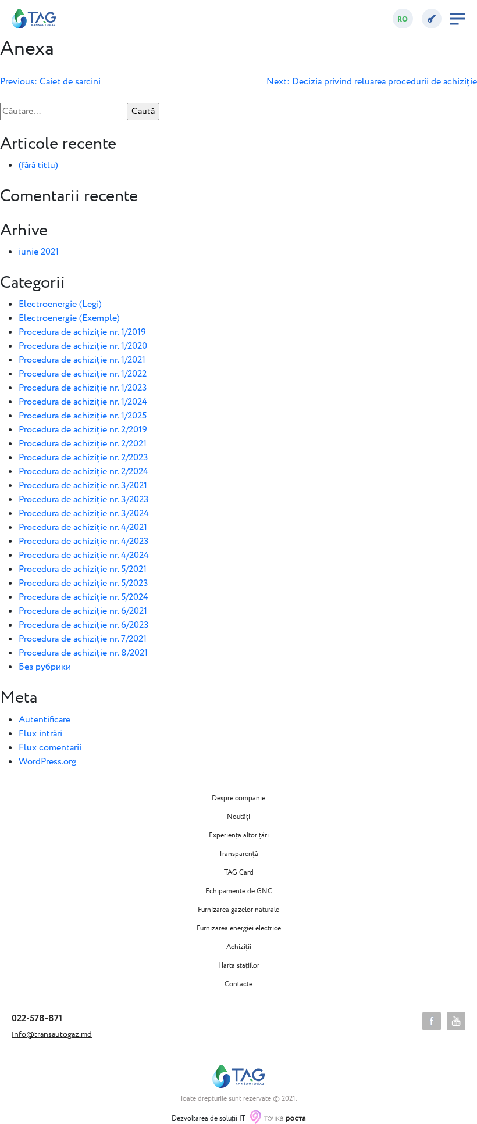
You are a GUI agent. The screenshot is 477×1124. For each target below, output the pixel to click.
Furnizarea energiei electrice (239, 928)
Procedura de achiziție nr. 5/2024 (83, 597)
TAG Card (239, 872)
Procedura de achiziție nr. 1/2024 (83, 402)
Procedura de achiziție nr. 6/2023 (84, 625)
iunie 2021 (39, 252)
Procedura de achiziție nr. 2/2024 (83, 471)
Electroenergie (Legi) (60, 304)
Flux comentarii (50, 747)
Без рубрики (45, 667)
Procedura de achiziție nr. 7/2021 (83, 639)
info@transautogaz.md (52, 1034)
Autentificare (44, 719)
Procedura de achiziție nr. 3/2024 (84, 513)
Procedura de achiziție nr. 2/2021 (83, 443)
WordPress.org (47, 761)
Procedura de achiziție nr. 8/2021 (83, 653)
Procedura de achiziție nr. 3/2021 (83, 485)
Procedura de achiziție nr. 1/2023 (83, 388)
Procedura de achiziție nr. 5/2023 (83, 583)
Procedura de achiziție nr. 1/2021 (82, 360)
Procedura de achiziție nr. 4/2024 (84, 555)
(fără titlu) (38, 165)
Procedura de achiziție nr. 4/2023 (84, 541)
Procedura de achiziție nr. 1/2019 (82, 332)
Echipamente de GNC (238, 891)
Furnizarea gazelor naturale (238, 910)
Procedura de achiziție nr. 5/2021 (83, 569)
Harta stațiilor (238, 965)
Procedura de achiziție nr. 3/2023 (84, 499)
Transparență (238, 854)
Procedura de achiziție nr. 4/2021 (83, 527)
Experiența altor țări (239, 835)
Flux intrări (40, 733)
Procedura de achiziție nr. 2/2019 (83, 429)
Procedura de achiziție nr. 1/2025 (83, 416)
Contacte (238, 984)
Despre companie (238, 798)
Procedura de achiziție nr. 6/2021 (83, 611)
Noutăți (238, 817)
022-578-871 (37, 1018)
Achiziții (238, 947)
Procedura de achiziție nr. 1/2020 (83, 346)
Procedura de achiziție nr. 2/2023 (83, 457)
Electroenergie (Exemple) (69, 318)
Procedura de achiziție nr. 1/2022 (83, 374)
